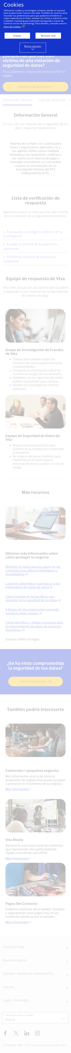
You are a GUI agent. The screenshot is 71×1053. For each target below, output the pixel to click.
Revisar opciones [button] (32, 46)
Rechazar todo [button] (48, 35)
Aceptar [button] (17, 35)
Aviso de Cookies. (12, 26)
